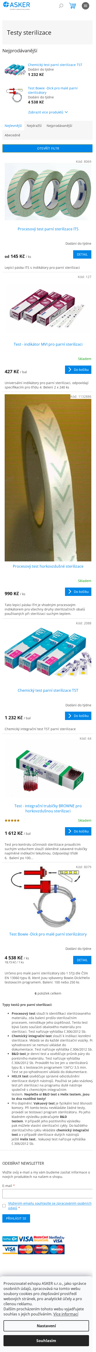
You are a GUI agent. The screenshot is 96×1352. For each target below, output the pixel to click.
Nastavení (46, 1325)
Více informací (65, 1314)
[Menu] (85, 5)
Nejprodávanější (59, 125)
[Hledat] (61, 5)
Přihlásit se (16, 1218)
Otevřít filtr (48, 148)
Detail (82, 254)
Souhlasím (46, 1340)
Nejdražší (34, 125)
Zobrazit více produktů (45, 112)
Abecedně (12, 135)
